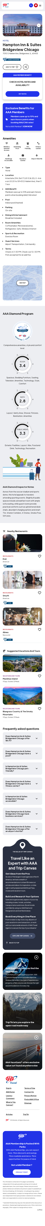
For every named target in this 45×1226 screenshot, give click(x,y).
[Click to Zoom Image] (22, 25)
